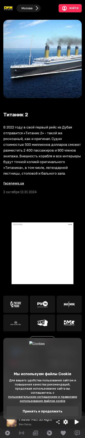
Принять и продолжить (42, 411)
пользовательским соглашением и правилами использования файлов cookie (42, 399)
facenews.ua (13, 183)
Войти (73, 8)
